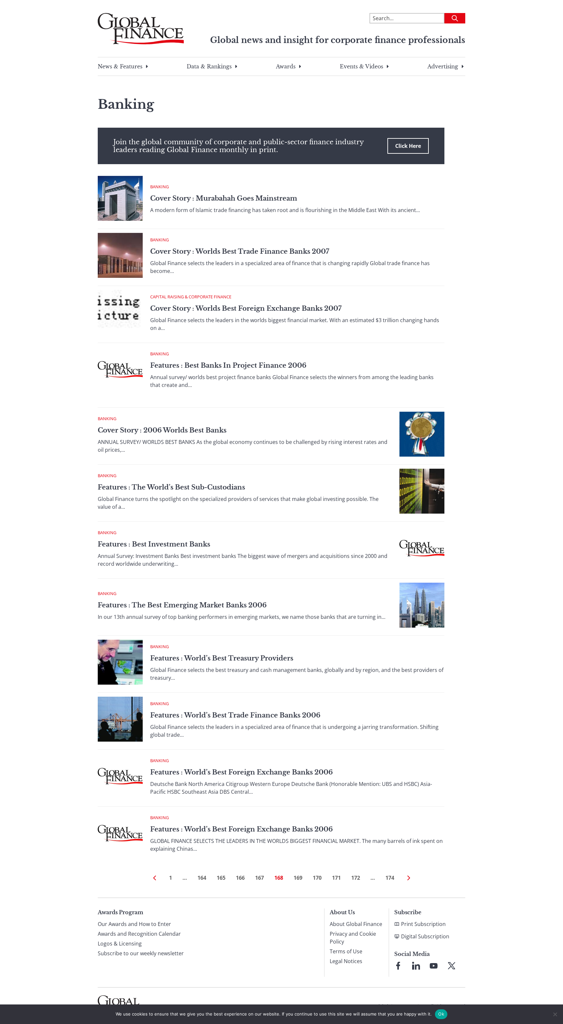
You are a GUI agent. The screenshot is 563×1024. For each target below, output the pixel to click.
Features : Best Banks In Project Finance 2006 (228, 365)
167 (259, 877)
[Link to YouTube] (434, 966)
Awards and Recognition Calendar (139, 933)
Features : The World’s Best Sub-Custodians (171, 487)
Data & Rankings (209, 66)
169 (298, 877)
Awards (286, 66)
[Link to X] (451, 966)
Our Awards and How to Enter (134, 924)
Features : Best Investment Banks (154, 544)
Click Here (408, 145)
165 (221, 877)
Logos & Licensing (120, 943)
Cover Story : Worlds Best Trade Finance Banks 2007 (239, 251)
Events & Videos (361, 66)
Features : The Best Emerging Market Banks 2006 (182, 605)
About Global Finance (356, 924)
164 (201, 877)
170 (317, 877)
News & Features (120, 66)
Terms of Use (346, 951)
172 (355, 877)
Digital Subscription (425, 936)
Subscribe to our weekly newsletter (141, 953)
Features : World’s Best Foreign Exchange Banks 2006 (241, 772)
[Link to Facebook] (398, 966)
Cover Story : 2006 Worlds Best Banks (162, 430)
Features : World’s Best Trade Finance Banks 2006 (235, 715)
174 (389, 877)
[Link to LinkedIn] (416, 966)
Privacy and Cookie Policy (353, 937)
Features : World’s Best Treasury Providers (221, 658)
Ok (441, 1014)
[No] (555, 1014)
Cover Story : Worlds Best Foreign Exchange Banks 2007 (245, 308)
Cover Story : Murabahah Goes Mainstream (223, 198)
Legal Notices (346, 961)
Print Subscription (423, 924)
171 (336, 877)
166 (240, 877)
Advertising (442, 66)
